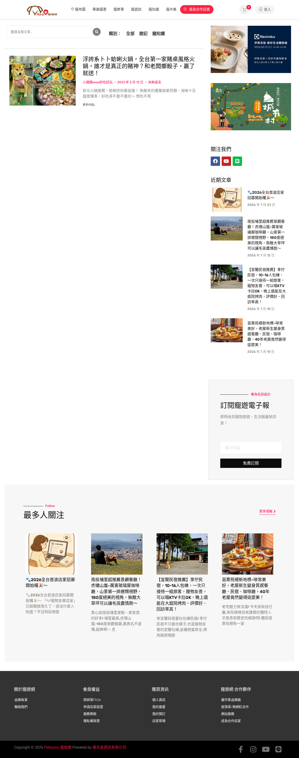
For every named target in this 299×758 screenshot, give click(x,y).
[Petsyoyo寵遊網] (42, 10)
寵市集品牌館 (231, 700)
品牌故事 (21, 700)
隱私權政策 (91, 721)
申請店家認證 (93, 707)
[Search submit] (97, 32)
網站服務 (227, 714)
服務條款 (89, 714)
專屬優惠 (100, 9)
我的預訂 (158, 714)
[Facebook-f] (240, 749)
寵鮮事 (119, 9)
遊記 (143, 33)
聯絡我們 (21, 707)
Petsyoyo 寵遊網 (57, 747)
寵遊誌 (136, 9)
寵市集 (171, 9)
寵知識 (154, 9)
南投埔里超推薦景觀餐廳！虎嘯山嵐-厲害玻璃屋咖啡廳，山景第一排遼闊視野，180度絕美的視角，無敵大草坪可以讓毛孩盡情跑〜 (116, 591)
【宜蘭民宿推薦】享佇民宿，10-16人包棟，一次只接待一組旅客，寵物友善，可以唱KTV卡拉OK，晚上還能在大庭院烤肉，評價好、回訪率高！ (266, 285)
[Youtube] (266, 749)
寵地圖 (80, 9)
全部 (130, 33)
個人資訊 (158, 700)
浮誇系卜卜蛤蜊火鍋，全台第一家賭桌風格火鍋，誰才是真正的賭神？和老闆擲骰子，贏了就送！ (139, 66)
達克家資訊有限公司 (109, 747)
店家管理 (158, 721)
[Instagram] (253, 749)
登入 (267, 9)
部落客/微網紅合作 (235, 707)
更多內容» (89, 104)
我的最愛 (158, 707)
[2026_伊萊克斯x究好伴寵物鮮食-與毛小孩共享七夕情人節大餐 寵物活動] (251, 49)
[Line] (278, 749)
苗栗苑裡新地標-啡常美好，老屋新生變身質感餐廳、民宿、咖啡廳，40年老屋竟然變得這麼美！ (266, 334)
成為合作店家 (199, 9)
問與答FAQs (92, 700)
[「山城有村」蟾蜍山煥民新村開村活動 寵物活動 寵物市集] (251, 106)
